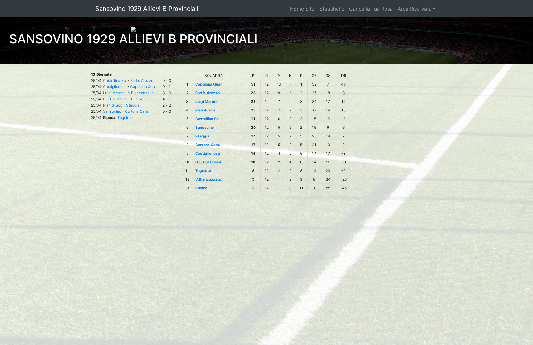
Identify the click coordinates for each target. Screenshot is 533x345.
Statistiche (332, 9)
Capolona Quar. (143, 86)
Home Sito (302, 9)
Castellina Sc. (115, 80)
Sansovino (112, 111)
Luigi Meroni (113, 92)
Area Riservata (415, 9)
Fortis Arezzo (141, 80)
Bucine (137, 99)
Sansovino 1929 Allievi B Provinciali (146, 8)
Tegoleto (125, 117)
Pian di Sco (112, 105)
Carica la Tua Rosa (371, 9)
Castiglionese (114, 86)
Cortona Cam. (137, 111)
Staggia (132, 105)
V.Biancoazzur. (141, 92)
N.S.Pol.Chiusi (115, 99)
